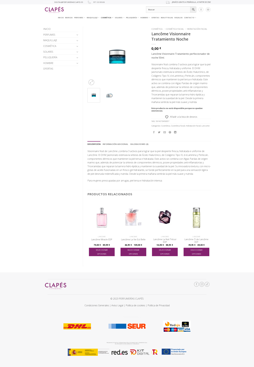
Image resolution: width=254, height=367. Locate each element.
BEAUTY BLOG (167, 17)
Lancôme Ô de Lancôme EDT (196, 240)
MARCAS (69, 17)
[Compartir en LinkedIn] (175, 132)
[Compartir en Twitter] (159, 132)
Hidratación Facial (197, 28)
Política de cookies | (137, 305)
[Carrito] (208, 9)
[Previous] (92, 56)
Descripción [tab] (94, 144)
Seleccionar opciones (102, 252)
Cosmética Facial (175, 28)
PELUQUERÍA (131, 17)
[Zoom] (91, 82)
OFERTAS (155, 17)
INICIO (61, 17)
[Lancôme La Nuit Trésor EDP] (165, 217)
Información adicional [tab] (115, 144)
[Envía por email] (164, 132)
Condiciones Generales (97, 305)
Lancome (206, 125)
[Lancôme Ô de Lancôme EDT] (196, 217)
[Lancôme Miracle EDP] (101, 217)
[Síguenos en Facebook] (196, 284)
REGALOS (178, 17)
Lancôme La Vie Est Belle (133, 239)
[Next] (142, 56)
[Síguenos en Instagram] (201, 284)
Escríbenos (47, 2)
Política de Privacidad (159, 305)
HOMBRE (48, 63)
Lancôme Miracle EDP (101, 239)
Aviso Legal (117, 305)
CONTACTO (189, 17)
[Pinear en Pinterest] (169, 132)
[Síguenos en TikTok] (207, 284)
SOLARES (119, 17)
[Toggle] (77, 34)
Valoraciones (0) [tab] (139, 144)
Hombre (144, 17)
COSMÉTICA (106, 17)
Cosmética (157, 28)
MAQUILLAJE (50, 40)
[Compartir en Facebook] (154, 132)
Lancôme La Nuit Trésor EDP (164, 240)
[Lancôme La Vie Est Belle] (133, 217)
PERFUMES (78, 17)
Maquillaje (92, 17)
